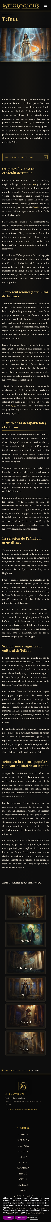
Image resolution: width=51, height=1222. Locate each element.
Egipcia (23, 1151)
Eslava (23, 1162)
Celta (23, 1157)
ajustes (24, 1212)
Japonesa (23, 1168)
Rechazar (21, 1217)
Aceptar (8, 1217)
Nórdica (23, 1140)
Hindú (23, 1173)
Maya (23, 1190)
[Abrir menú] (45, 6)
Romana (23, 1145)
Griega (23, 1134)
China (23, 1179)
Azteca (23, 1184)
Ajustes (34, 1217)
